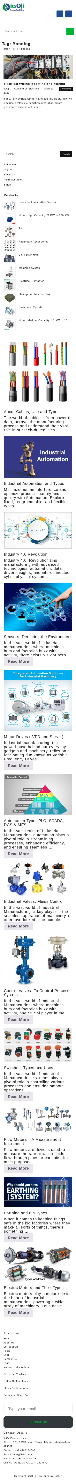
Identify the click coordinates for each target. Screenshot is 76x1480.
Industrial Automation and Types (34, 483)
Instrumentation (13, 179)
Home (7, 1338)
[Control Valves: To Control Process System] (38, 959)
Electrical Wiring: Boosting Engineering (34, 83)
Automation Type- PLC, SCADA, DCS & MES (34, 823)
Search (70, 31)
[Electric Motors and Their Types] (38, 1264)
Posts (7, 1351)
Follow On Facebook (16, 1381)
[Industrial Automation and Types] (38, 457)
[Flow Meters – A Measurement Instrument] (38, 1119)
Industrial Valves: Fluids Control (33, 901)
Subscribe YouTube (15, 1374)
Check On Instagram (16, 1388)
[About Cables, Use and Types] (38, 372)
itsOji (7, 88)
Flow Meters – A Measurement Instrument (32, 1141)
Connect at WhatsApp (16, 1395)
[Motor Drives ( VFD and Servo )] (38, 700)
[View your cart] (68, 14)
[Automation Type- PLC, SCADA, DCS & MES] (38, 794)
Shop (7, 1355)
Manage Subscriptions (17, 1367)
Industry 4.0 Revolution (25, 554)
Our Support (11, 1346)
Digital (8, 169)
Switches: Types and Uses (28, 1068)
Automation (21, 88)
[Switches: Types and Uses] (38, 1045)
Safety (7, 184)
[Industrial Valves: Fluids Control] (38, 879)
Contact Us (10, 1359)
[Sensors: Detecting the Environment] (38, 607)
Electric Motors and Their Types (34, 1288)
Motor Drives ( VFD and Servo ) (34, 737)
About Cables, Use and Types (32, 412)
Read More (20, 662)
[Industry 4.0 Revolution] (38, 530)
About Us (9, 1342)
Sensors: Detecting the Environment (38, 637)
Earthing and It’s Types (25, 1213)
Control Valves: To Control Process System (36, 993)
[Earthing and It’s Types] (38, 1192)
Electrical (34, 88)
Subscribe (38, 1422)
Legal (7, 1363)
